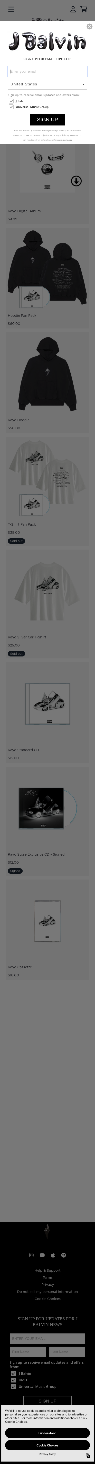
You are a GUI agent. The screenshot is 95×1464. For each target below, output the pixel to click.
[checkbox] (48, 101)
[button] (90, 26)
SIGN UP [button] (47, 119)
